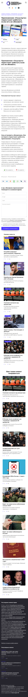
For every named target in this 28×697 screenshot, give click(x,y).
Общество (5, 33)
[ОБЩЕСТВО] (14, 300)
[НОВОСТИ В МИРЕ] (14, 249)
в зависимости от (21, 156)
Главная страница (5, 13)
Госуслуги (4, 176)
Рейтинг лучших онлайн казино (9, 643)
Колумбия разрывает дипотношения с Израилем (12, 252)
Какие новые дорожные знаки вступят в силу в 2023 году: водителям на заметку (13, 618)
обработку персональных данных (17, 220)
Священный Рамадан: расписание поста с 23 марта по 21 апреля (10, 673)
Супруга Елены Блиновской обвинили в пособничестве (11, 588)
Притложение (12, 176)
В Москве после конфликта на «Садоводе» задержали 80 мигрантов (13, 357)
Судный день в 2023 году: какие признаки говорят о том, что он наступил (9, 653)
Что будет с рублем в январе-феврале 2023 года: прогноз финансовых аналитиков (13, 637)
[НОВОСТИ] (14, 274)
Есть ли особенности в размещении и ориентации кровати (11, 663)
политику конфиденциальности (14, 221)
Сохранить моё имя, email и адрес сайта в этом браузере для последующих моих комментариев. (14, 224)
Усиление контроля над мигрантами (14, 393)
